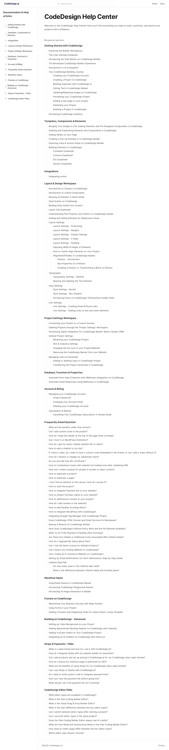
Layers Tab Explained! (60, 209)
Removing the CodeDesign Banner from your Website (79, 352)
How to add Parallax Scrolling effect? (67, 507)
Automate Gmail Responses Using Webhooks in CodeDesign (79, 381)
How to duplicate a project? (63, 473)
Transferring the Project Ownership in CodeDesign (78, 365)
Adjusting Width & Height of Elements (72, 247)
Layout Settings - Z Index (65, 238)
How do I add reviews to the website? (68, 503)
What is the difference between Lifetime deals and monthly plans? (86, 570)
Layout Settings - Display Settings (70, 234)
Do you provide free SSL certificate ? (67, 461)
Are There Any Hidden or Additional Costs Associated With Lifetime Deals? (86, 537)
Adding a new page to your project (70, 101)
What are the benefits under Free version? (70, 427)
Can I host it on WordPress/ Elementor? (68, 440)
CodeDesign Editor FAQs (58, 689)
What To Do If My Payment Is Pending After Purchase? (76, 533)
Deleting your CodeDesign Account (70, 406)
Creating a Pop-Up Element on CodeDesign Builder (74, 139)
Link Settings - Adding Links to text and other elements (81, 310)
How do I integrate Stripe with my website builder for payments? (81, 653)
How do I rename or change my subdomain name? (74, 456)
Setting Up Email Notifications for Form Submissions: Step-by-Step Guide (86, 558)
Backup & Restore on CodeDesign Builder (69, 524)
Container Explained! (63, 151)
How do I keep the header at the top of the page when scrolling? (81, 435)
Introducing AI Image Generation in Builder (70, 591)
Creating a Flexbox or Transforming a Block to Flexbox (84, 267)
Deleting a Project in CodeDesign (69, 109)
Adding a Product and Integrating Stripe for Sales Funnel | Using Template (86, 612)
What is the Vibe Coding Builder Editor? (68, 699)
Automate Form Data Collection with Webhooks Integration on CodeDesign (86, 377)
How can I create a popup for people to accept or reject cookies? (82, 469)
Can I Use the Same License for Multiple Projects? (74, 545)
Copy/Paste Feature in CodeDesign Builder (70, 583)
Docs (162, 4)
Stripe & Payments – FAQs (59, 644)
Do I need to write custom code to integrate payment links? (79, 674)
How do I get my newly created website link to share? (76, 444)
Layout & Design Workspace (60, 183)
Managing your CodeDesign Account (67, 394)
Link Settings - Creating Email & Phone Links (75, 306)
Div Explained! (60, 159)
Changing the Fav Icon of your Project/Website (76, 348)
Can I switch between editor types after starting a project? (78, 712)
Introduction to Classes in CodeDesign (68, 188)
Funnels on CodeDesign (58, 598)
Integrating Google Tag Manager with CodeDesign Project (78, 516)
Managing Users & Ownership (63, 357)
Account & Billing (54, 388)
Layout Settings (56, 222)
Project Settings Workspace (60, 318)
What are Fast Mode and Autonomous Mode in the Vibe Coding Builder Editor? (88, 724)
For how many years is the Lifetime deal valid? (76, 566)
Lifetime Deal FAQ (58, 562)
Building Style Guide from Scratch (66, 205)
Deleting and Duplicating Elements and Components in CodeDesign (82, 130)
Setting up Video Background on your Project (71, 624)
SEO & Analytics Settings (65, 343)
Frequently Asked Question (60, 422)
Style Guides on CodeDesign (63, 201)
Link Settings (55, 302)
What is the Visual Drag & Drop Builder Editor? (72, 703)
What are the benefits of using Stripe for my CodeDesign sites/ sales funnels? (87, 666)
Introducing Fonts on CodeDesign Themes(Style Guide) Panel (83, 298)
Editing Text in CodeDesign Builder (70, 88)
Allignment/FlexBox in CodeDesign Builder (74, 255)
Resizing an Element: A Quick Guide (66, 197)
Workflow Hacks (53, 578)
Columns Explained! (63, 155)
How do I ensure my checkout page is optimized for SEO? (78, 661)
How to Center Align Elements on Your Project (76, 251)
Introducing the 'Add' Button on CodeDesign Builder (74, 59)
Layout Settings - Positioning (67, 226)
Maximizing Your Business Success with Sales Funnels (75, 603)
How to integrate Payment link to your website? (73, 490)
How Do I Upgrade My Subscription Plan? (69, 541)
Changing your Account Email (68, 402)
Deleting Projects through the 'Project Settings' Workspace (78, 327)
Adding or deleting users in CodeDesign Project (77, 360)
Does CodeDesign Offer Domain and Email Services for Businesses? (83, 520)
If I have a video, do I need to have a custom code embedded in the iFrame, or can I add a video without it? (102, 452)
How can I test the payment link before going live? (74, 678)
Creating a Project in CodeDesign (70, 79)
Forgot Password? (62, 397)
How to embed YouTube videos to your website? (73, 494)
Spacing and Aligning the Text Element (72, 281)
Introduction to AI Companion (63, 67)
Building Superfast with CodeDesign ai (72, 84)
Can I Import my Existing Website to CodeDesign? (74, 549)
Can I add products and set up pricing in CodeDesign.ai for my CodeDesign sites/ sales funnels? (97, 657)
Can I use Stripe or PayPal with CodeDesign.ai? (72, 670)
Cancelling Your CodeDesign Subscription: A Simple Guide (82, 414)
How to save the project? (61, 486)
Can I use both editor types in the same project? (73, 716)
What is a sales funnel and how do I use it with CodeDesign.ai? (80, 649)
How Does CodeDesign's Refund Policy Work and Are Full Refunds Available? (87, 528)
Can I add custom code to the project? (68, 431)
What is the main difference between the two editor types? (78, 707)
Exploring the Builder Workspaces (65, 50)
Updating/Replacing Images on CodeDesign (75, 92)
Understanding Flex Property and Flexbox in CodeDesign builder (81, 214)
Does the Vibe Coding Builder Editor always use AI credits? (78, 720)
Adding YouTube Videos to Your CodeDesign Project (75, 632)
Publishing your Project (64, 105)
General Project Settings (61, 336)
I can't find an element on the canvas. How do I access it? (77, 482)
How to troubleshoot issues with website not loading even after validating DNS (88, 465)
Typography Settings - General (68, 276)
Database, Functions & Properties (63, 372)
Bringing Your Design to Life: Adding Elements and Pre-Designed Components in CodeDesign (95, 126)
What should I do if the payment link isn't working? (74, 682)
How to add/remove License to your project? (71, 499)
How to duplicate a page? (62, 478)
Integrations (51, 171)
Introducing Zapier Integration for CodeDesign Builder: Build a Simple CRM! (86, 331)
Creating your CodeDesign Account (71, 75)
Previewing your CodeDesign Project (71, 96)
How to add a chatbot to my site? (66, 448)
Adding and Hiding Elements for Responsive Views (74, 218)
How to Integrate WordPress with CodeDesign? (72, 511)
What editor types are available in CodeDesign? (72, 695)
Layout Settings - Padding (66, 243)
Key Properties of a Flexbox (71, 263)
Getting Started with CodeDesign (63, 45)
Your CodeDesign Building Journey (66, 71)
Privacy (161, 745)
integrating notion (58, 176)
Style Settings (56, 285)
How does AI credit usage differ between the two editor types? (80, 728)
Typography (55, 273)
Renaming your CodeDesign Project (71, 339)
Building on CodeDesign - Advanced (64, 619)
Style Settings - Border (64, 289)
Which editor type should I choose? (66, 733)
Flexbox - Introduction (68, 259)
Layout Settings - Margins (66, 230)
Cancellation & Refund (60, 411)
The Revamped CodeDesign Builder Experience (72, 63)
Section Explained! (62, 163)
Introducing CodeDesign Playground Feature (71, 587)
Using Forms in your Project (62, 607)
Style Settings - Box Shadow (67, 293)
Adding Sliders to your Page (63, 134)
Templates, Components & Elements (65, 121)
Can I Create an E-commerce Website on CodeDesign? (76, 554)
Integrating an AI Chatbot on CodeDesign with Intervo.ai (77, 637)
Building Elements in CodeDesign (65, 147)
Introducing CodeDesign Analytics (66, 114)
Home (154, 4)
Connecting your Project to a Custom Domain (72, 323)
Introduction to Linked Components (66, 192)
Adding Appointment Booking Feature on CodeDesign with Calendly (83, 628)
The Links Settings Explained (63, 55)
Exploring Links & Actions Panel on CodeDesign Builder (76, 143)
